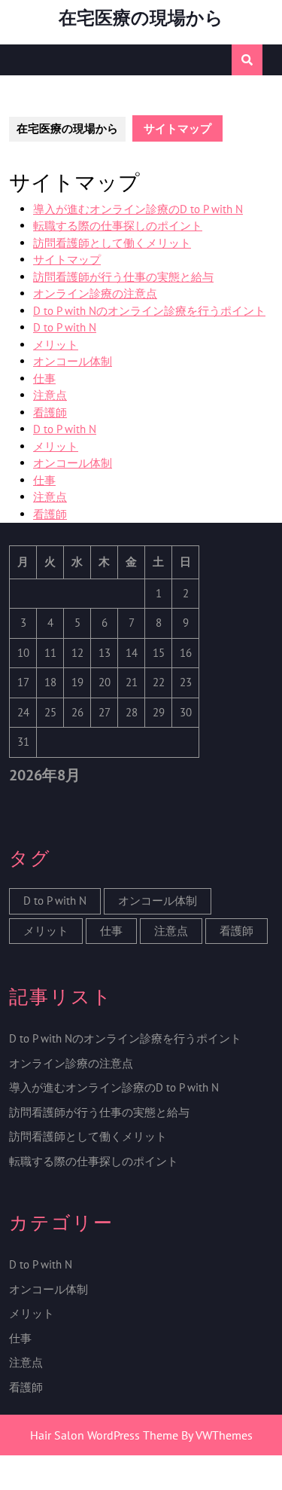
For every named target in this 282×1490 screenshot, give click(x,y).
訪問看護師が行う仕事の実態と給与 (123, 277)
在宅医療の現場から (141, 17)
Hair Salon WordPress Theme (104, 1435)
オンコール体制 (72, 361)
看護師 (50, 412)
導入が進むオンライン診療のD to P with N (138, 209)
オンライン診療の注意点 (95, 293)
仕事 (44, 378)
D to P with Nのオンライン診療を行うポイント (149, 311)
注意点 (50, 395)
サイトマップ (67, 259)
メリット (55, 344)
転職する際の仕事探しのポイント (117, 225)
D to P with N (64, 327)
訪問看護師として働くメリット (112, 243)
